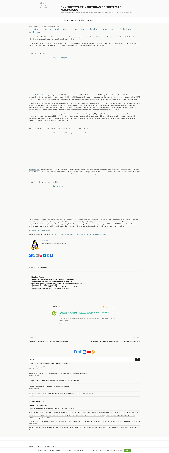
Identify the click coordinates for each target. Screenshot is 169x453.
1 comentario (54, 26)
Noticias (73, 20)
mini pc (37, 267)
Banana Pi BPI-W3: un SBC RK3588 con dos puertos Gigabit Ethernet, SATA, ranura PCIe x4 (55, 380)
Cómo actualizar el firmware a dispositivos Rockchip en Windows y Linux (49, 386)
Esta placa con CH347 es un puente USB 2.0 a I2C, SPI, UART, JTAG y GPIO (54, 408)
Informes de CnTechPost (37, 95)
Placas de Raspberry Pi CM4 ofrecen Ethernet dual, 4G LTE (52, 281)
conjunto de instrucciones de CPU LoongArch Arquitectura (96, 37)
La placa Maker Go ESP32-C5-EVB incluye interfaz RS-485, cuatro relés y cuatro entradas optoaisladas (58, 373)
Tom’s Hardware (46, 230)
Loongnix (51, 114)
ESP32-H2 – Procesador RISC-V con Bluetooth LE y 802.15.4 (53, 279)
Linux (69, 114)
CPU (32, 267)
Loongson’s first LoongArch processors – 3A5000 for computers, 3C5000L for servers (78, 234)
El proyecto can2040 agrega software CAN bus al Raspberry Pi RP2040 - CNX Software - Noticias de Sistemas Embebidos (63, 427)
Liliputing (36, 230)
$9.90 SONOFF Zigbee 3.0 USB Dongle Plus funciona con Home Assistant (119, 412)
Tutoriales (90, 20)
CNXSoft (45, 26)
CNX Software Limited (48, 446)
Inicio (66, 20)
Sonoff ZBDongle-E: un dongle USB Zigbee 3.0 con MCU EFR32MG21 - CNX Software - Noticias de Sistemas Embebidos (62, 412)
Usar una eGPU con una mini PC (38, 367)
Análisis (81, 20)
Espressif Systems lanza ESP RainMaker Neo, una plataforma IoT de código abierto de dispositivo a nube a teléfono (61, 393)
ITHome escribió (34, 169)
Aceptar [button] (127, 450)
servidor (43, 267)
